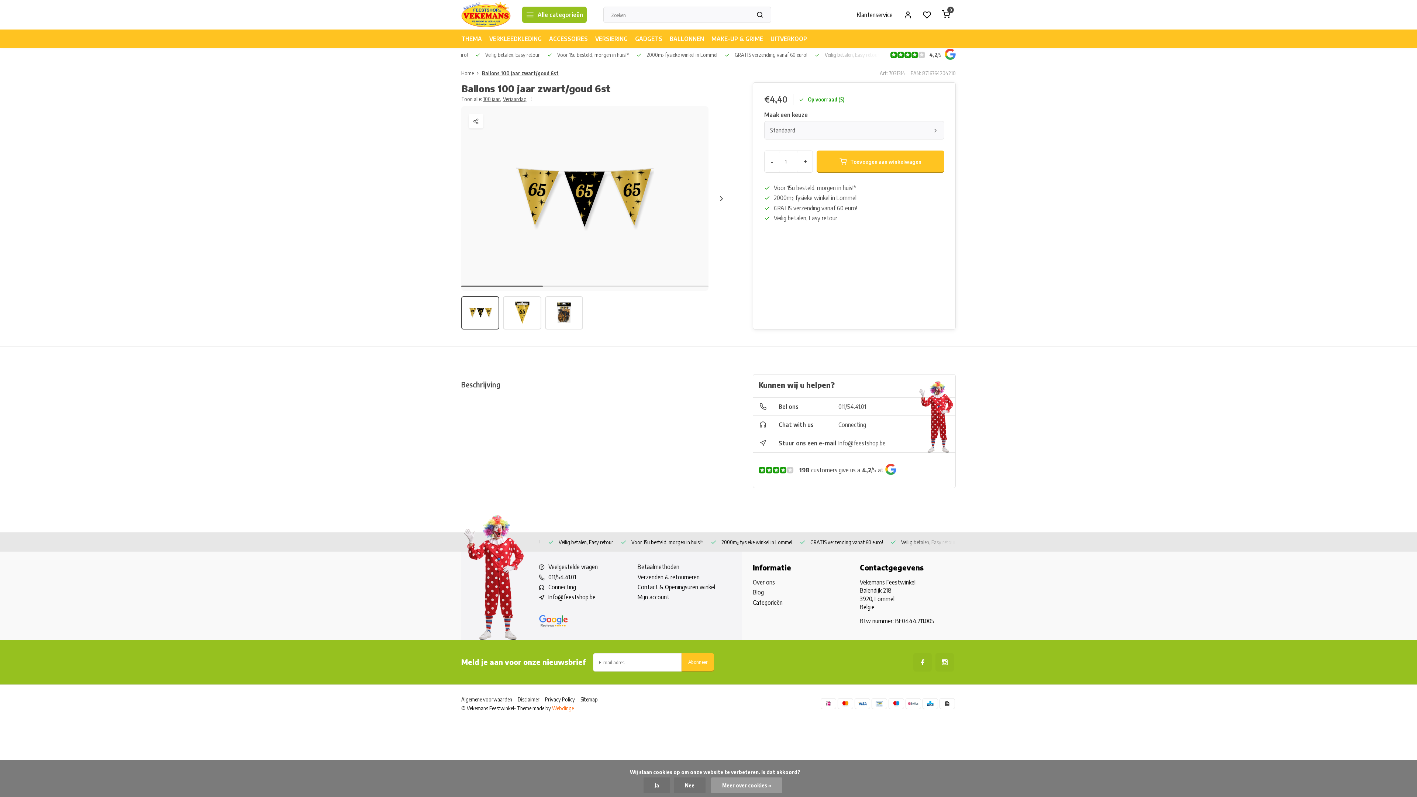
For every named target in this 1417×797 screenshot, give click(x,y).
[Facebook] (922, 662)
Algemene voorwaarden (486, 699)
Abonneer (697, 662)
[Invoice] (947, 703)
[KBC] (930, 703)
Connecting (852, 424)
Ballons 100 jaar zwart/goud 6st (520, 73)
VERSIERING (611, 38)
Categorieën (768, 602)
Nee (689, 785)
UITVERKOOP (788, 38)
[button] (721, 198)
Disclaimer (528, 699)
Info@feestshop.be (862, 443)
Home (467, 73)
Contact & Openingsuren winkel (676, 587)
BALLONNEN (687, 38)
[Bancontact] (879, 703)
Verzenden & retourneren (669, 577)
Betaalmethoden (658, 566)
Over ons (764, 582)
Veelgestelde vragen (573, 566)
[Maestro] (896, 703)
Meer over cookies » (746, 785)
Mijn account (653, 597)
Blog (758, 592)
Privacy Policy (560, 699)
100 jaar (492, 99)
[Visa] (862, 703)
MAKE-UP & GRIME (737, 38)
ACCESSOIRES (568, 38)
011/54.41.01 (852, 406)
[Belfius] (913, 703)
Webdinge (563, 708)
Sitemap (589, 699)
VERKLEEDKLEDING (515, 38)
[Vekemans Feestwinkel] (486, 15)
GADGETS (648, 38)
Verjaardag (515, 99)
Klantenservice (875, 14)
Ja (657, 785)
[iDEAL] (828, 703)
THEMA (471, 38)
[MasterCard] (845, 703)
